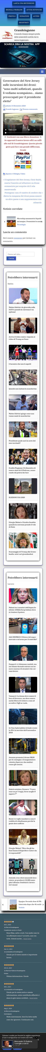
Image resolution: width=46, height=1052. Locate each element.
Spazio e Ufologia (13, 174)
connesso (18, 238)
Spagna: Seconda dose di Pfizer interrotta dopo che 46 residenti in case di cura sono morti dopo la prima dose (29, 903)
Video (22, 174)
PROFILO (12, 16)
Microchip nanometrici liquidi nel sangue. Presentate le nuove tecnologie (29, 220)
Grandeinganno (24, 30)
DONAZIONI (24, 16)
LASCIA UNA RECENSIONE (23, 3)
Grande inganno (12, 109)
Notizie (17, 907)
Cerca (11, 258)
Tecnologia (21, 225)
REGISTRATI (24, 23)
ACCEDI (36, 16)
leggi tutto (27, 939)
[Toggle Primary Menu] (42, 71)
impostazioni (7, 1044)
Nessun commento (30, 109)
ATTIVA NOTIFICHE (34, 10)
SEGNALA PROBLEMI (14, 10)
